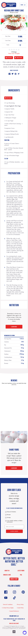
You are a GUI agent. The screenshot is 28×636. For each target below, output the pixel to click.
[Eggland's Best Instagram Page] (14, 592)
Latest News (21, 571)
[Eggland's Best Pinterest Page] (23, 592)
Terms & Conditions (7, 604)
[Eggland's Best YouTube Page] (5, 597)
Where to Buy (14, 579)
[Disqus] (14, 405)
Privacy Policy (20, 604)
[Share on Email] (18, 74)
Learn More (14, 327)
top (14, 631)
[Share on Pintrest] (15, 74)
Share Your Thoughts (14, 53)
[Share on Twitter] (12, 74)
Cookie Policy (20, 607)
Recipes (9, 514)
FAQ (21, 575)
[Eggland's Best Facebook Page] (5, 592)
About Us (7, 571)
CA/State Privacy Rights (8, 607)
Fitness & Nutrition (11, 511)
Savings (9, 517)
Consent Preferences (14, 611)
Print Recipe (19, 57)
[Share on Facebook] (9, 74)
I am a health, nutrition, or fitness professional (14, 521)
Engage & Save (7, 575)
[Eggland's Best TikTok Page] (14, 597)
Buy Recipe (9, 57)
